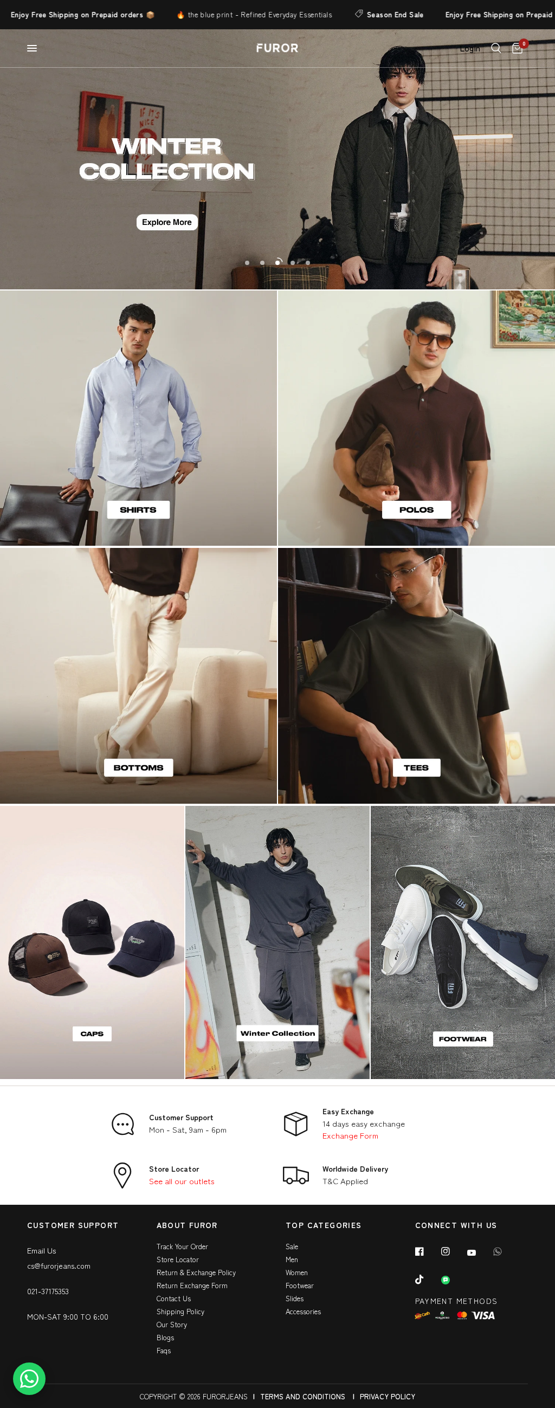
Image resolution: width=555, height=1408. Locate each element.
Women (297, 1272)
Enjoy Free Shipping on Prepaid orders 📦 (480, 14)
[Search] (496, 48)
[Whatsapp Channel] (453, 1280)
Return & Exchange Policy (196, 1272)
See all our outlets (182, 1180)
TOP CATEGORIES (324, 1225)
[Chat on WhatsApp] (29, 1378)
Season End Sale (358, 14)
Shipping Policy (180, 1311)
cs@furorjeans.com (59, 1265)
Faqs (164, 1350)
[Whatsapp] (505, 1251)
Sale (292, 1246)
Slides (295, 1298)
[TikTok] (427, 1279)
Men (292, 1259)
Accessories (303, 1311)
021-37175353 (48, 1291)
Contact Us (174, 1298)
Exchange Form (350, 1135)
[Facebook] (427, 1251)
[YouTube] (479, 1253)
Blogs (165, 1337)
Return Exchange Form (192, 1285)
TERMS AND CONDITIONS (302, 1396)
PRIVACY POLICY (387, 1396)
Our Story (172, 1324)
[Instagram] (453, 1251)
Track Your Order (182, 1246)
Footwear (300, 1285)
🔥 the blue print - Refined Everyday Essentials (217, 14)
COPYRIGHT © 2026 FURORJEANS (194, 1396)
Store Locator (174, 1168)
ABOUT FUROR (187, 1225)
